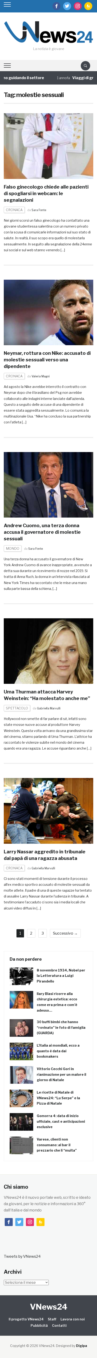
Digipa (81, 1346)
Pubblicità (39, 1325)
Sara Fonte (39, 210)
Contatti (59, 1325)
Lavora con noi (73, 1319)
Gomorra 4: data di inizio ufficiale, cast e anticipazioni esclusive (61, 1121)
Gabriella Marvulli (49, 708)
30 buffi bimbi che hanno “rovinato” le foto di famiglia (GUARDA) (61, 1027)
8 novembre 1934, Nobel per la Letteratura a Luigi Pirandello (61, 975)
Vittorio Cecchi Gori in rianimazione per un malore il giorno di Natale (61, 1074)
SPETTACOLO (17, 708)
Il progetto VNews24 (26, 1319)
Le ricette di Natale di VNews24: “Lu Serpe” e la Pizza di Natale (58, 1098)
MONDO (12, 548)
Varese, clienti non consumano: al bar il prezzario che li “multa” (57, 1145)
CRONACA (14, 210)
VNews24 (48, 1307)
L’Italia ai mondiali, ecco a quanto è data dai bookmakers (58, 1051)
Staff (52, 1319)
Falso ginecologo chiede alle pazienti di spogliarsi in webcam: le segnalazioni (46, 193)
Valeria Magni (41, 376)
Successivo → (65, 933)
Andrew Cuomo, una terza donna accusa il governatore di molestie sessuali (42, 532)
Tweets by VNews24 (22, 1256)
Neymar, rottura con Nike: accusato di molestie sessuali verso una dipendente (47, 359)
